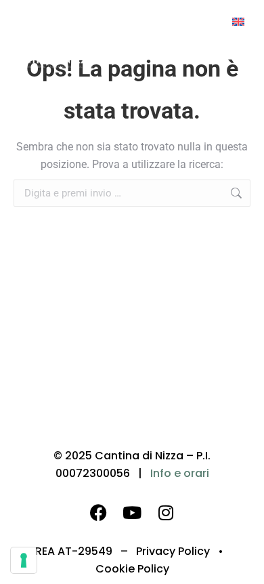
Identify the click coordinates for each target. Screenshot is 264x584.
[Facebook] (98, 512)
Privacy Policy (173, 551)
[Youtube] (132, 512)
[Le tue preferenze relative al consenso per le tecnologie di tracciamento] (24, 560)
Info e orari (179, 473)
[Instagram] (166, 512)
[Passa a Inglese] (238, 21)
